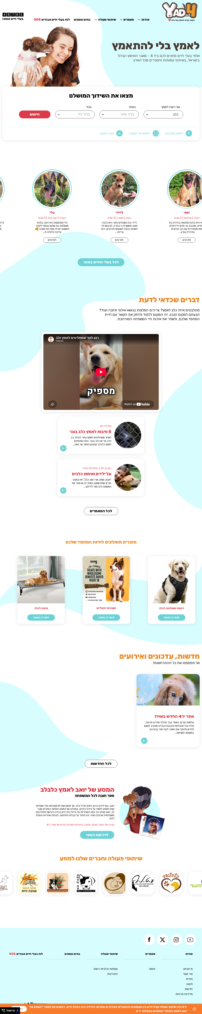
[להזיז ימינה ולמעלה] (4, 1010)
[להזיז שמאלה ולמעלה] (2, 1010)
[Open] (147, 114)
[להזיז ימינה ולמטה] (4, 1011)
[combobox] (164, 114)
